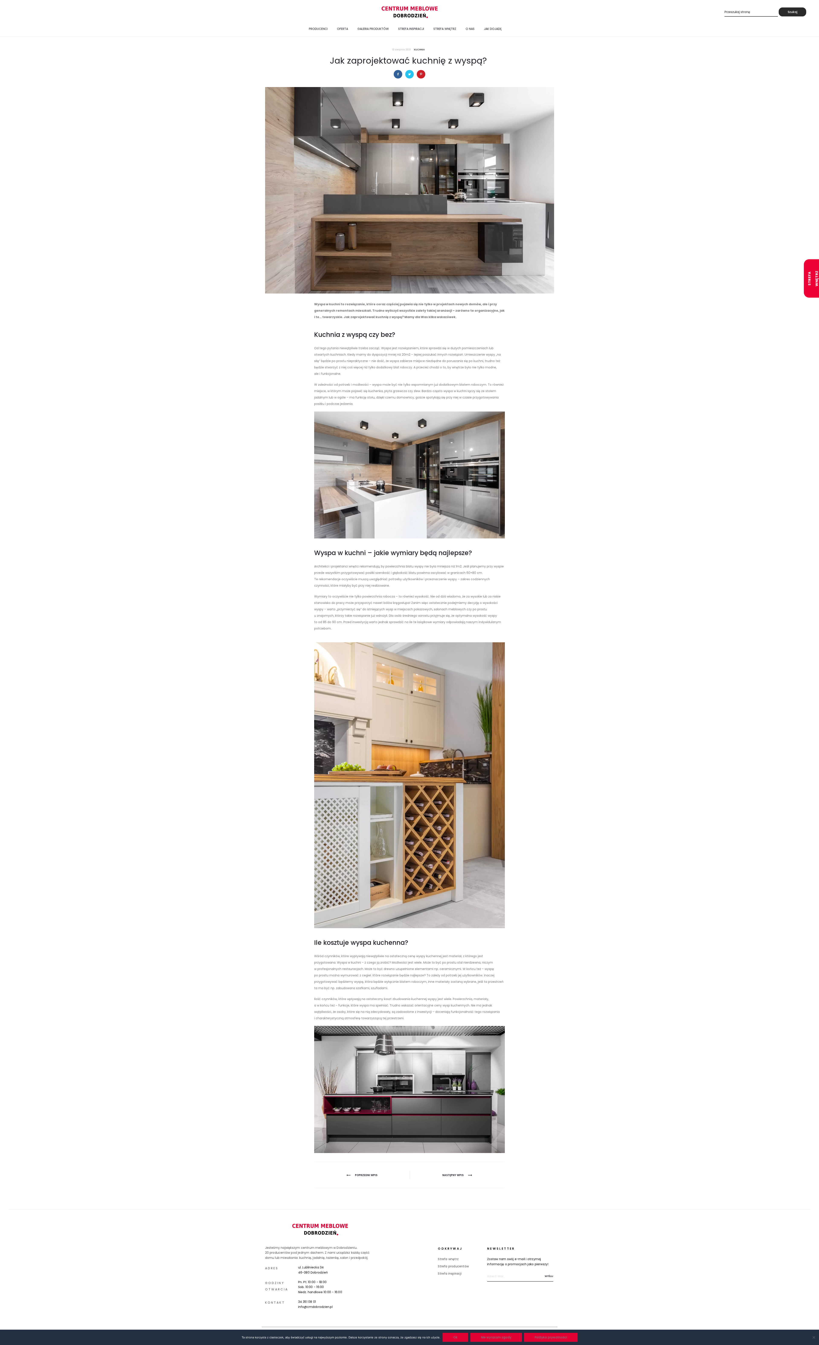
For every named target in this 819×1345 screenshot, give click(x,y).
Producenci (318, 29)
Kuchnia (419, 49)
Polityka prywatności (551, 1337)
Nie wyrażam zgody (496, 1337)
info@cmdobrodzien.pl (315, 1307)
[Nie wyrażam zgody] (814, 1337)
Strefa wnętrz (444, 29)
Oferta (342, 29)
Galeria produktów (373, 29)
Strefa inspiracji (411, 29)
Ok (455, 1337)
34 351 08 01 (307, 1302)
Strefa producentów (453, 1266)
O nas (470, 29)
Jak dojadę (493, 29)
